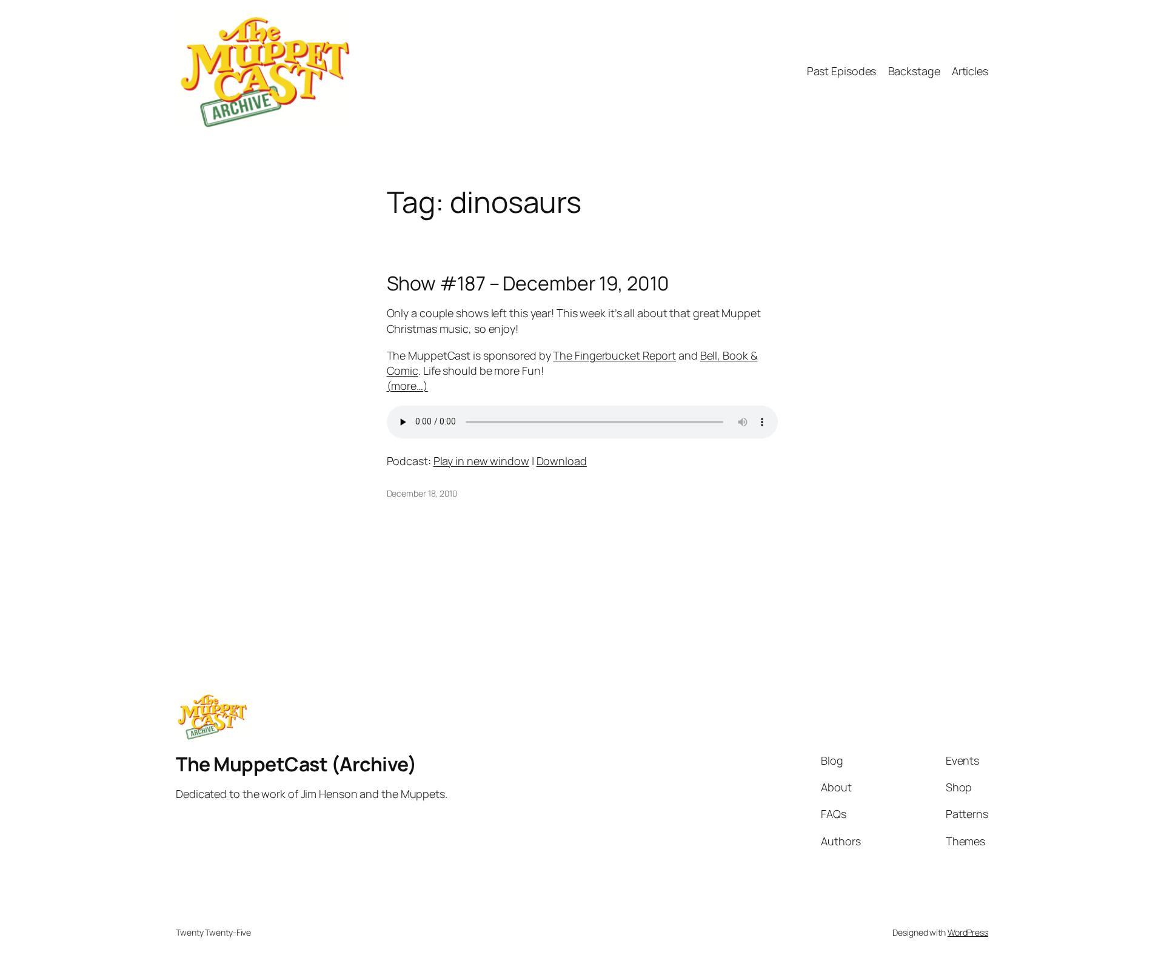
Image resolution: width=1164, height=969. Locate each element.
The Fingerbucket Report (614, 355)
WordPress (968, 932)
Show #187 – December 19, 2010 (528, 283)
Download (562, 461)
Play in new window (481, 461)
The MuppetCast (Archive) (296, 764)
